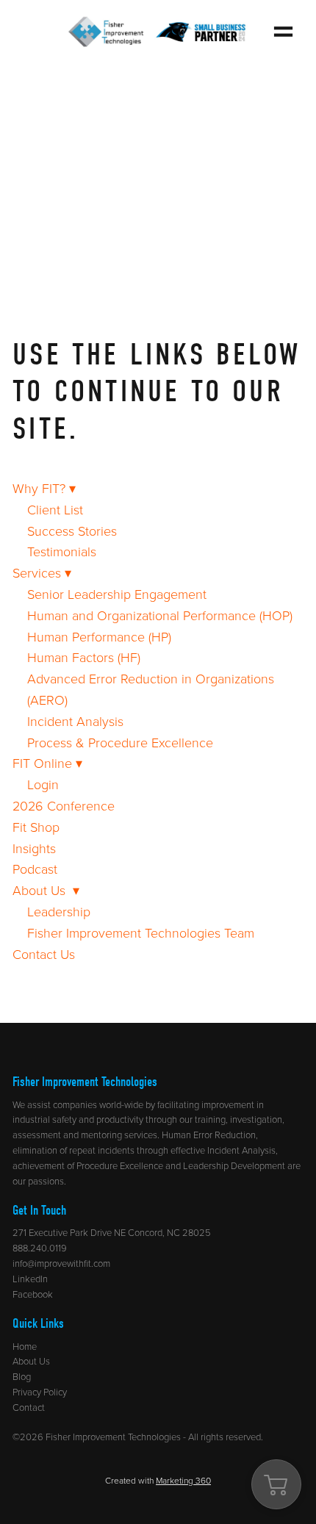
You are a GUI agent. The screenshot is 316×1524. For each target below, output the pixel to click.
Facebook (32, 1294)
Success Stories (72, 530)
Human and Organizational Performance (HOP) (159, 615)
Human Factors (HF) (83, 657)
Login (43, 784)
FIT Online (47, 763)
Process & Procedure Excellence (120, 742)
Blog (21, 1376)
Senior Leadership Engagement (117, 594)
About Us (45, 890)
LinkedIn (30, 1278)
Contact (28, 1407)
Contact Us (43, 954)
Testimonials (61, 551)
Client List (55, 509)
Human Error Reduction (209, 1134)
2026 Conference (63, 805)
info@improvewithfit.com (61, 1263)
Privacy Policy (39, 1391)
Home (24, 1346)
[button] (276, 1484)
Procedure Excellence (118, 1165)
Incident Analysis (75, 721)
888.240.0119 (39, 1247)
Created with (158, 1480)
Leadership (58, 911)
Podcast (34, 868)
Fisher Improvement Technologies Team (140, 932)
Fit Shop (36, 826)
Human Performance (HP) (99, 636)
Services (41, 572)
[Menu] (283, 31)
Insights (34, 848)
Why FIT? (44, 488)
